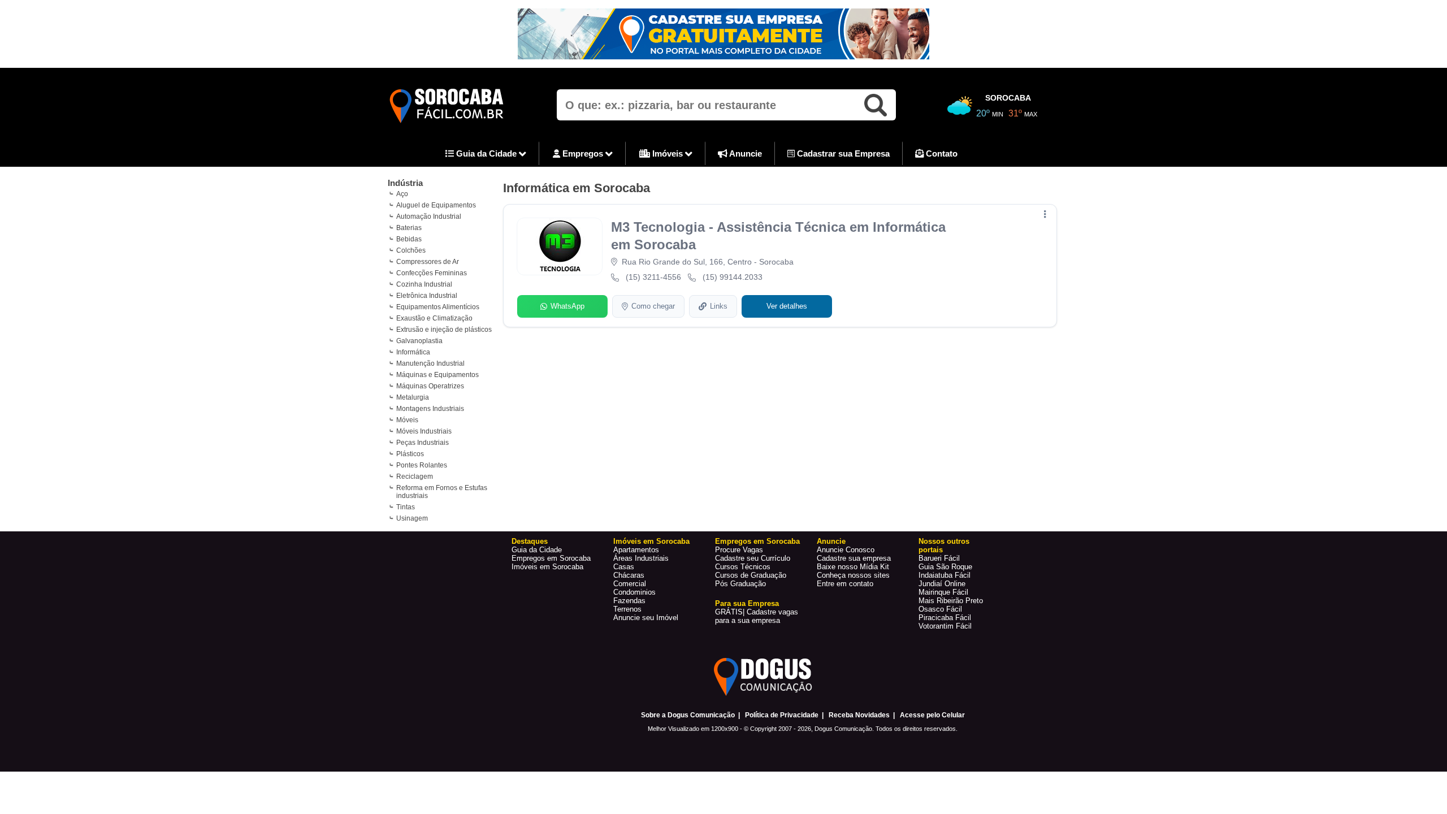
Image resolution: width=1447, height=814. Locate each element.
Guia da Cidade (486, 153)
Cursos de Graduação (750, 575)
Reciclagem (414, 476)
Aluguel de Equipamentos (436, 205)
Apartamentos (636, 549)
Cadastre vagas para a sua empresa (756, 616)
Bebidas (409, 239)
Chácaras (628, 575)
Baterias (409, 228)
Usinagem (412, 518)
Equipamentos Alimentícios (437, 307)
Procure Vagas (739, 549)
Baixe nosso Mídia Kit (853, 566)
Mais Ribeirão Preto (951, 600)
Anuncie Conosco (845, 549)
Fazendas (629, 600)
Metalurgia (412, 397)
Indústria (405, 183)
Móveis (407, 420)
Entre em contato (845, 583)
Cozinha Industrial (424, 284)
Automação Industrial (428, 216)
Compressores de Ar (427, 262)
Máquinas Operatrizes (430, 386)
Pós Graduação (740, 583)
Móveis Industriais (424, 431)
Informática (413, 352)
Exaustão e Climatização (434, 318)
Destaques (530, 541)
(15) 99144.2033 (733, 277)
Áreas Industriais (641, 558)
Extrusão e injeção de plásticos (444, 330)
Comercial (629, 583)
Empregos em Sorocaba (551, 558)
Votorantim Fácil (945, 626)
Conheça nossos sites (853, 575)
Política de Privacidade (781, 715)
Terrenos (627, 609)
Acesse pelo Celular (932, 715)
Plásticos (410, 454)
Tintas (405, 507)
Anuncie (744, 153)
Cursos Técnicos (742, 566)
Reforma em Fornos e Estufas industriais (441, 492)
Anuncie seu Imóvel (645, 617)
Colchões (411, 250)
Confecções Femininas (431, 273)
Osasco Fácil (940, 609)
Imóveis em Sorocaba (547, 566)
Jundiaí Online (942, 583)
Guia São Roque (945, 566)
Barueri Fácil (939, 558)
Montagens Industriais (430, 409)
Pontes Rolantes (421, 465)
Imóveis (667, 153)
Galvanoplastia (419, 341)
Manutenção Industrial (430, 363)
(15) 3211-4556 (653, 277)
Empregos (582, 153)
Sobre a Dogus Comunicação (688, 715)
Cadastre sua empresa (854, 558)
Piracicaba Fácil (945, 617)
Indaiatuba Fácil (945, 575)
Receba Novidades (859, 715)
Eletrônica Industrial (426, 296)
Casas (623, 566)
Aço (402, 194)
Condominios (634, 592)
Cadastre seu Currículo (752, 558)
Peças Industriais (422, 443)
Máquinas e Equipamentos (437, 375)
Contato (941, 153)
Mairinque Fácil (943, 592)
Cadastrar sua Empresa (842, 153)
